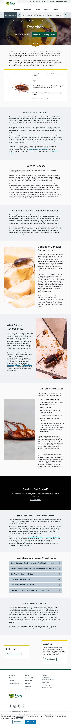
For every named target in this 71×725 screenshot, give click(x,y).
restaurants (10, 365)
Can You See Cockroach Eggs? (22, 574)
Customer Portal (62, 2)
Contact (51, 2)
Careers (44, 675)
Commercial (29, 678)
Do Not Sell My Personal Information (48, 678)
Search (43, 2)
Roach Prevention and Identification (33, 15)
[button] (35, 44)
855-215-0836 (22, 34)
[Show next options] (65, 15)
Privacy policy (46, 682)
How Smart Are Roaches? (20, 579)
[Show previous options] (19, 15)
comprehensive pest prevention (38, 149)
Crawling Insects (10, 15)
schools (17, 365)
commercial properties (53, 537)
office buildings (27, 365)
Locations (35, 2)
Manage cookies (47, 688)
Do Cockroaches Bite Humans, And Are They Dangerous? (32, 563)
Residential (28, 681)
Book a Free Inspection (44, 34)
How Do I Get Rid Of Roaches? (22, 585)
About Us (28, 686)
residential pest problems (35, 537)
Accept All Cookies (30, 721)
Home (5, 21)
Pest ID (12, 21)
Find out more (50, 659)
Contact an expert (13, 654)
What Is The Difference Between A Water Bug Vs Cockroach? (34, 569)
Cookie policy (46, 685)
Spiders (50, 15)
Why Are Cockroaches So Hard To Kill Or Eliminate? (30, 590)
